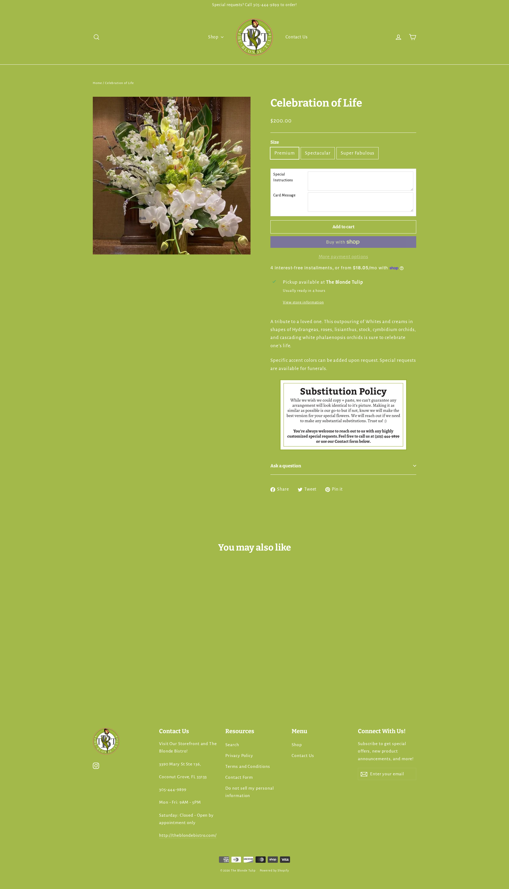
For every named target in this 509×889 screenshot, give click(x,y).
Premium (284, 153)
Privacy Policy (239, 755)
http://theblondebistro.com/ (188, 835)
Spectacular (318, 153)
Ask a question (285, 465)
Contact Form (239, 777)
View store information (303, 302)
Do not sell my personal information (249, 792)
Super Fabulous (357, 153)
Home (97, 83)
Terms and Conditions (247, 766)
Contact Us (297, 37)
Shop (214, 37)
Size (274, 142)
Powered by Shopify (274, 870)
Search (232, 744)
